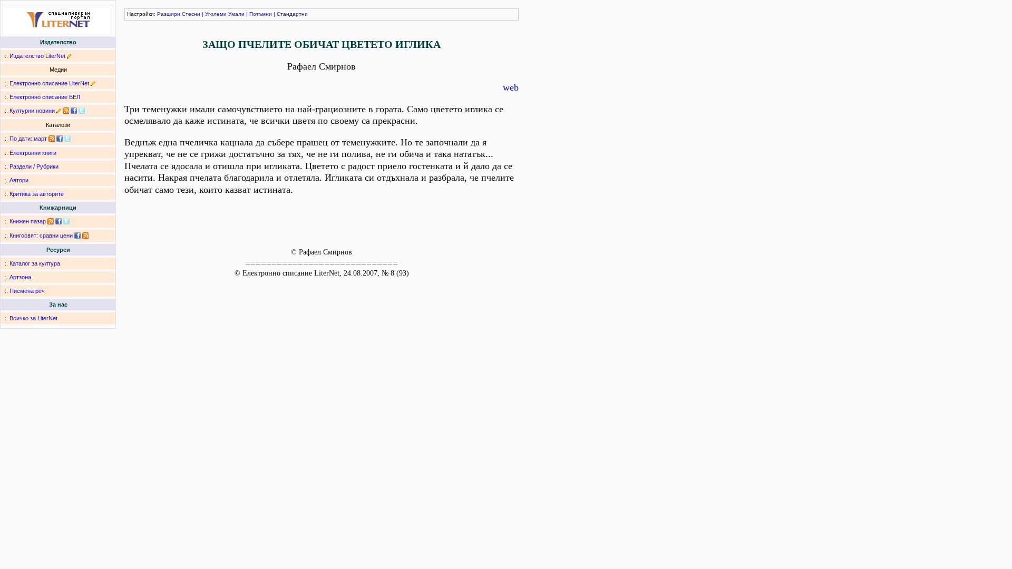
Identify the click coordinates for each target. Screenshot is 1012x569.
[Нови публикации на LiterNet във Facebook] (59, 138)
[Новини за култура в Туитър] (82, 110)
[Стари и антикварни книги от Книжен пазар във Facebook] (58, 221)
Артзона (20, 277)
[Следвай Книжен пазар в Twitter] (66, 221)
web (511, 87)
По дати (20, 138)
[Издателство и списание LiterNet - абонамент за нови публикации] (51, 138)
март (40, 138)
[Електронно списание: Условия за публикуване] (93, 83)
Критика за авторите (36, 194)
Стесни (191, 14)
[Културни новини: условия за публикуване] (58, 110)
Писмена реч (27, 291)
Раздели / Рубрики (34, 166)
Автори (18, 180)
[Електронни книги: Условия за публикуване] (69, 56)
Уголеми (216, 14)
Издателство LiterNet (37, 56)
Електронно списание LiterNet (49, 83)
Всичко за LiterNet (33, 318)
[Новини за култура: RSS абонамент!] (66, 110)
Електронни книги (32, 153)
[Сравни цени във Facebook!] (77, 235)
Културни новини (32, 110)
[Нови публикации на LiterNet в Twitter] (67, 138)
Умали (236, 14)
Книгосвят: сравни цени (41, 235)
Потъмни (260, 14)
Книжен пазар (27, 221)
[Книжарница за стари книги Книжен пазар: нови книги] (50, 221)
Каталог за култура (34, 263)
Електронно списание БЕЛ (44, 97)
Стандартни (292, 14)
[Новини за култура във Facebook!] (74, 110)
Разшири (168, 14)
